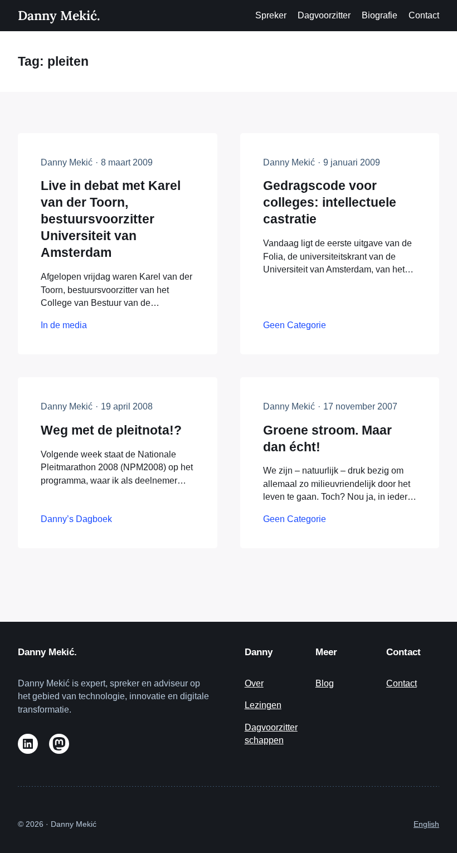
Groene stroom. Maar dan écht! (327, 438)
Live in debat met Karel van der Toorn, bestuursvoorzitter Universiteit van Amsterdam (111, 219)
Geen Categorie (294, 325)
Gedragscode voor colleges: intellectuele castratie (329, 202)
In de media (64, 325)
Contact (401, 683)
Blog (324, 683)
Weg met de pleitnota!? (111, 430)
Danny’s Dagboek (76, 519)
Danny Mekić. (59, 15)
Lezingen (263, 705)
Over (254, 683)
